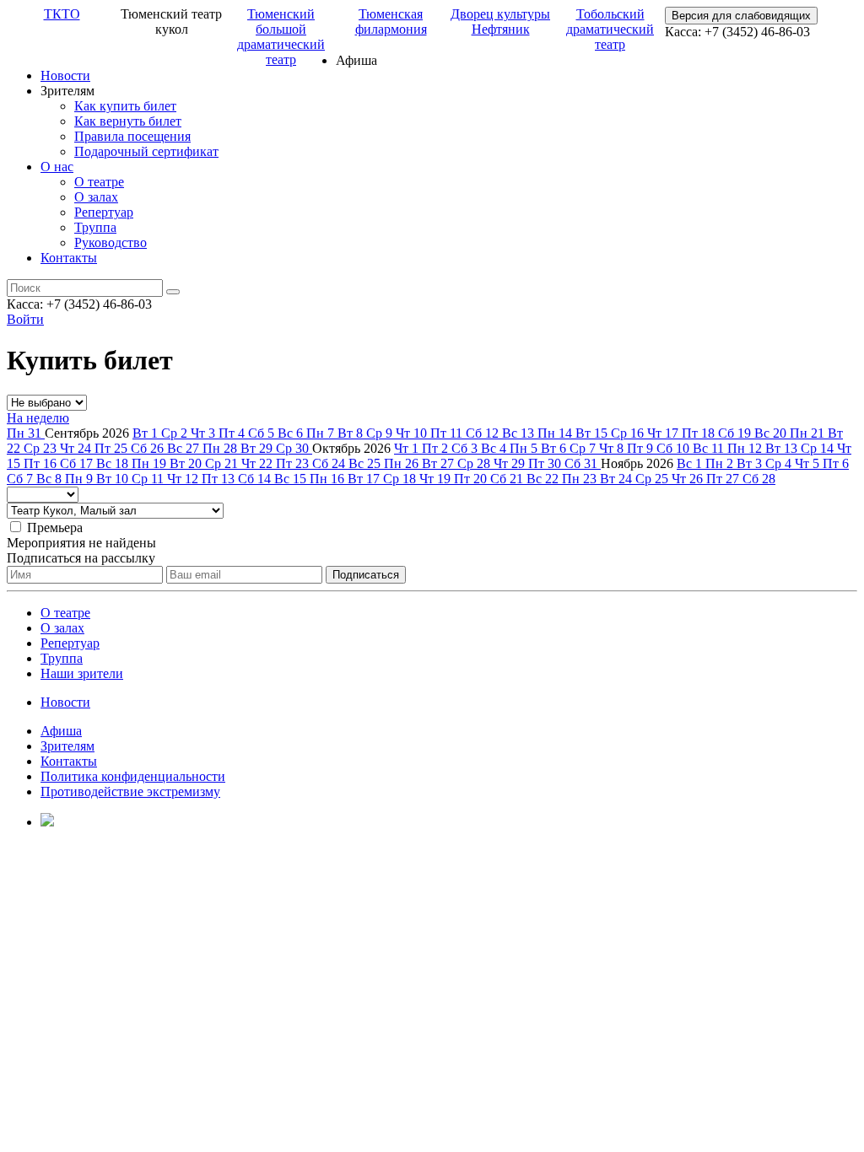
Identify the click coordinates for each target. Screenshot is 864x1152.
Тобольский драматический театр (610, 29)
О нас (56, 166)
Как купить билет (125, 106)
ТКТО (62, 14)
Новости (65, 75)
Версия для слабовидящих (741, 15)
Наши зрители (81, 673)
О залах (96, 197)
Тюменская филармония (391, 21)
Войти (25, 319)
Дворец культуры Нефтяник (500, 21)
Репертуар (103, 212)
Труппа (95, 227)
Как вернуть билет (127, 121)
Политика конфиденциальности (132, 776)
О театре (99, 182)
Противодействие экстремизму (130, 791)
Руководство (110, 242)
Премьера (55, 527)
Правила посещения (132, 136)
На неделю (38, 418)
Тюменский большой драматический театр (281, 37)
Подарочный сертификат (146, 151)
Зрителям (67, 746)
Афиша (61, 731)
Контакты (68, 257)
